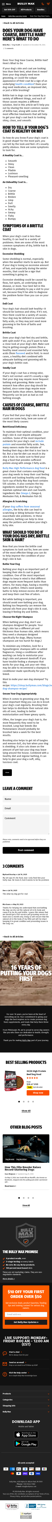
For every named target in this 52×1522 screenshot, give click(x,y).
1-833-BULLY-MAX (29, 1484)
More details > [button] (9, 1279)
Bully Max (26, 1040)
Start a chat (15, 1352)
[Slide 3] (28, 1101)
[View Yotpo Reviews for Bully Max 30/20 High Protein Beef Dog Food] (38, 1078)
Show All (26, 1111)
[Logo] (26, 4)
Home (3, 16)
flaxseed (20, 353)
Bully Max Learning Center (17, 16)
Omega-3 (25, 493)
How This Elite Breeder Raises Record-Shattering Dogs (23, 1168)
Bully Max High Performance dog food (24, 468)
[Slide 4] (33, 1101)
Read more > (10, 1186)
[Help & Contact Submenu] (43, 4)
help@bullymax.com (29, 1486)
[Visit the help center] (5, 1374)
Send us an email (17, 1362)
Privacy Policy (15, 1496)
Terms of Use (44, 1494)
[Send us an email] (5, 1364)
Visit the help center (19, 1373)
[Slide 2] (24, 1101)
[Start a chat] (5, 1353)
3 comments (9, 48)
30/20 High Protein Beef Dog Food (36, 1073)
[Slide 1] (19, 1101)
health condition (24, 84)
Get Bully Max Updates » (26, 1322)
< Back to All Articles (13, 23)
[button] (48, 3)
